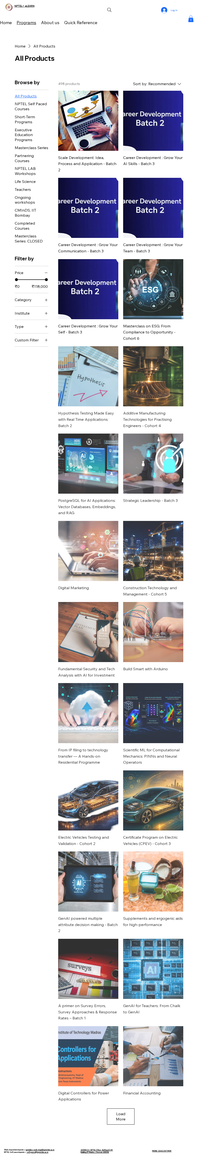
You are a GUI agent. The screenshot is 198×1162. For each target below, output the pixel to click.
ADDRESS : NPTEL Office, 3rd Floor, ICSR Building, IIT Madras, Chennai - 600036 (97, 1151)
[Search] (109, 10)
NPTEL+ (19, 5)
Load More (121, 1116)
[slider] (16, 280)
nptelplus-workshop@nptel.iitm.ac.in (40, 1150)
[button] (191, 18)
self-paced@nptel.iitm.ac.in (37, 1152)
